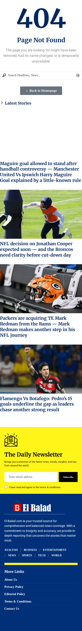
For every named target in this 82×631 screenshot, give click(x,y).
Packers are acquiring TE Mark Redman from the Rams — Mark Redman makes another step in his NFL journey (37, 326)
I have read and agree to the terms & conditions (35, 487)
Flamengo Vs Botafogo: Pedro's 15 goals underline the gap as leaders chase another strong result (37, 404)
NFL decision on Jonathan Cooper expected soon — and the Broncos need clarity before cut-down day (36, 249)
